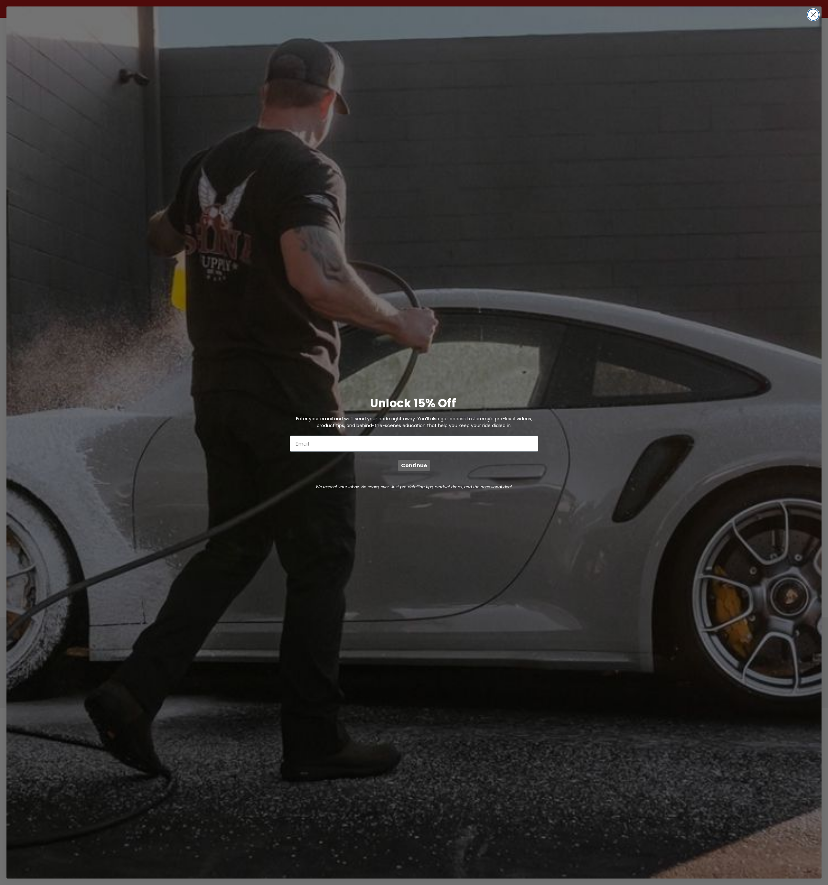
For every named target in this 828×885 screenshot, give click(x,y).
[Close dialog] (813, 14)
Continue (414, 465)
